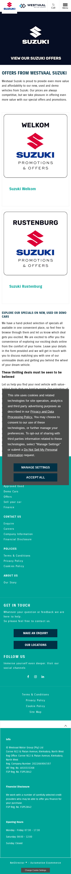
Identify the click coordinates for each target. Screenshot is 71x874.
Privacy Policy (13, 561)
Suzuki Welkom (22, 189)
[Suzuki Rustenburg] (35, 243)
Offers (8, 497)
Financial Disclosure (18, 539)
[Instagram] (35, 676)
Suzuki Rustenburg (25, 286)
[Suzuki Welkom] (35, 146)
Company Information (18, 534)
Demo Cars (11, 491)
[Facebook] (28, 676)
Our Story (10, 582)
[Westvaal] (32, 6)
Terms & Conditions (17, 556)
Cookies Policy (14, 566)
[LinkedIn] (43, 676)
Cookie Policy (35, 706)
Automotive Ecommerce (45, 863)
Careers (9, 529)
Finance (9, 507)
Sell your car (12, 502)
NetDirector (18, 863)
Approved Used (14, 486)
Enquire (9, 524)
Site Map (35, 712)
